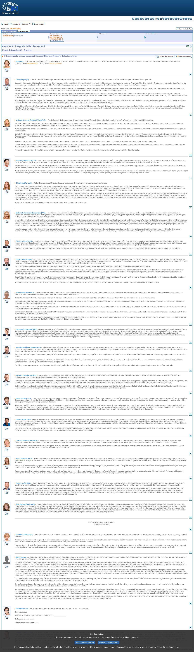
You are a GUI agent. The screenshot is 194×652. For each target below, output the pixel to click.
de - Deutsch (143, 19)
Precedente (16, 24)
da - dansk (141, 19)
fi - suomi (189, 19)
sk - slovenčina (183, 19)
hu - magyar (168, 19)
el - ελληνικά (148, 19)
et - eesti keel (146, 19)
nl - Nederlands (173, 19)
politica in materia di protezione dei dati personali (106, 647)
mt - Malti (171, 19)
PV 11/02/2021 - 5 (56, 37)
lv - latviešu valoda (163, 19)
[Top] (191, 75)
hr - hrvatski (158, 19)
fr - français (153, 19)
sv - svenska (191, 19)
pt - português (178, 19)
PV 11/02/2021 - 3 (56, 36)
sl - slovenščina (186, 19)
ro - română (181, 19)
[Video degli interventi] (6, 71)
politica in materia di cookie (144, 647)
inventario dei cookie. (171, 647)
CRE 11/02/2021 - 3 (56, 39)
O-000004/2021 (8, 36)
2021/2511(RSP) (15, 28)
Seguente (25, 24)
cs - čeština (138, 19)
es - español (136, 19)
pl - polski (176, 19)
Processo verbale (185, 56)
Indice (6, 24)
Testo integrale (39, 24)
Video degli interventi (167, 56)
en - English (151, 19)
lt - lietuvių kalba (166, 19)
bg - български (133, 19)
